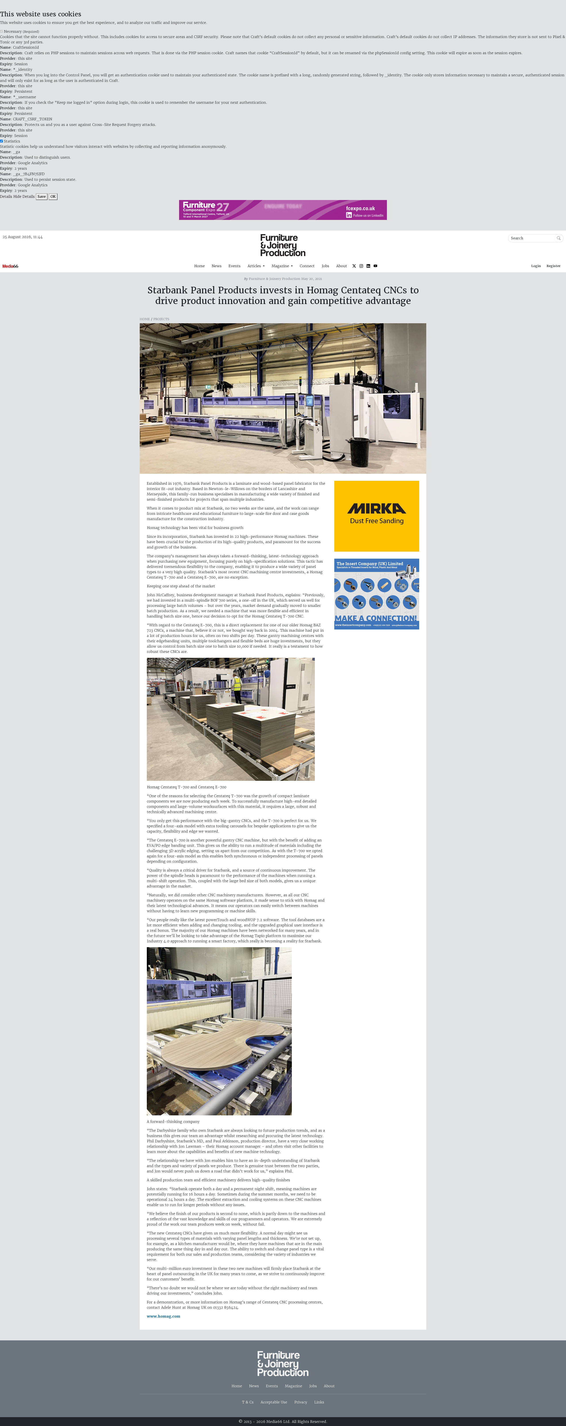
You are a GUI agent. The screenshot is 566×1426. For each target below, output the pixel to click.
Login (536, 266)
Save (42, 196)
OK (53, 196)
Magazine (293, 1386)
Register (553, 266)
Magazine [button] (281, 266)
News (217, 266)
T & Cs (248, 1402)
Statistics (12, 141)
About (341, 266)
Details (6, 196)
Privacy (300, 1402)
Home (199, 266)
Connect (307, 266)
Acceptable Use (274, 1402)
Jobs (325, 266)
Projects (161, 319)
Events (235, 266)
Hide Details (24, 196)
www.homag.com (163, 1316)
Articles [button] (255, 266)
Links (319, 1402)
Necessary (21, 31)
